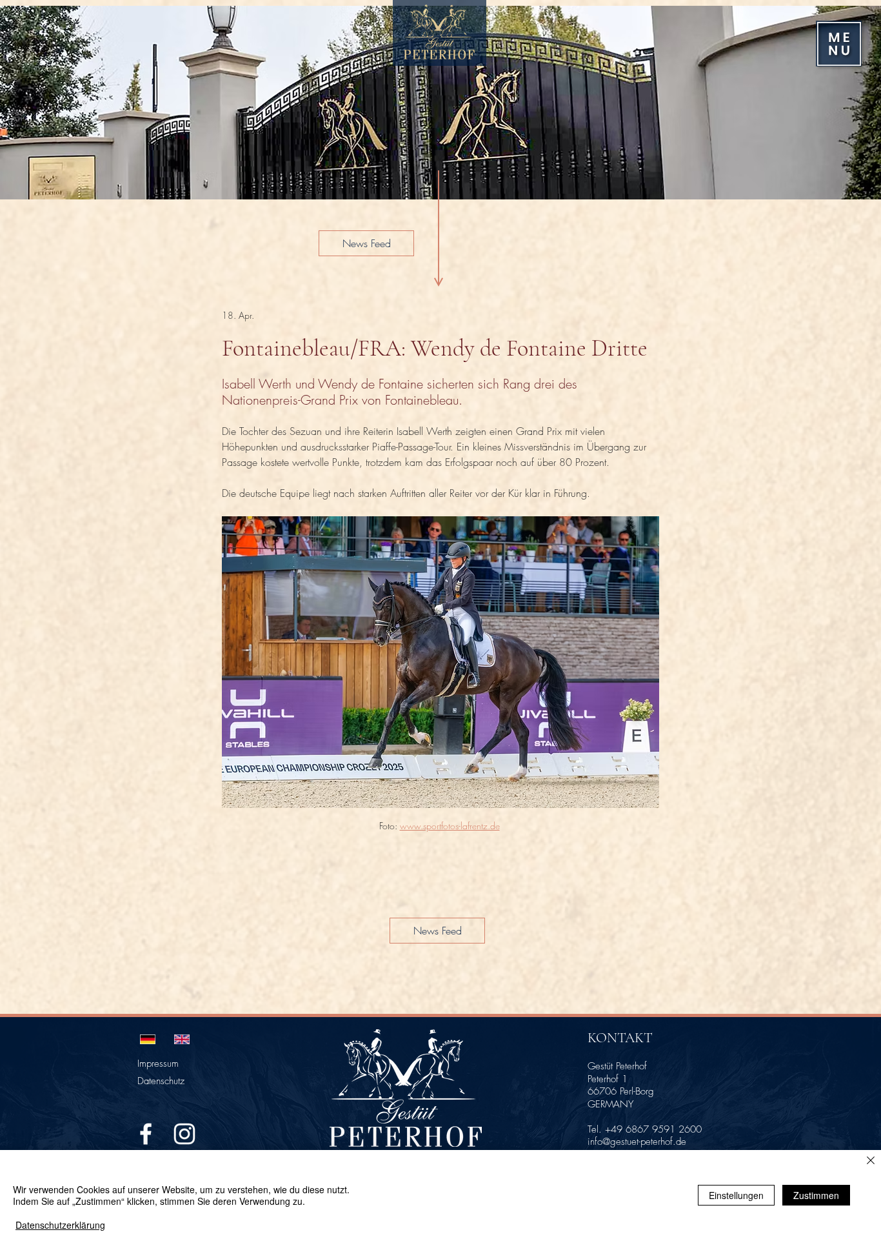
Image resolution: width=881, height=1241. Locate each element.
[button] (839, 44)
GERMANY (610, 1104)
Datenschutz (160, 1081)
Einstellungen (736, 1195)
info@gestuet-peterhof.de (637, 1141)
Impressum (158, 1063)
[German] (147, 1039)
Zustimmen (816, 1195)
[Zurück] (27, 102)
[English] (181, 1039)
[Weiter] (854, 102)
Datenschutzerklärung (60, 1224)
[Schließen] (870, 1162)
